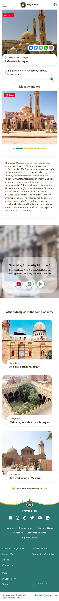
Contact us (7, 565)
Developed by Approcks (46, 595)
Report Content (40, 548)
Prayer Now (32, 4)
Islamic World (8, 554)
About (5, 560)
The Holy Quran (45, 528)
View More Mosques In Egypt (29, 488)
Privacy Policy (9, 579)
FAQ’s (5, 573)
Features (10, 528)
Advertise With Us (36, 533)
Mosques (18, 533)
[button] (14, 148)
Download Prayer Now (13, 548)
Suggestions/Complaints (44, 554)
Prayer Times (25, 528)
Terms (5, 584)
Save (10, 15)
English (40, 583)
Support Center (29, 537)
